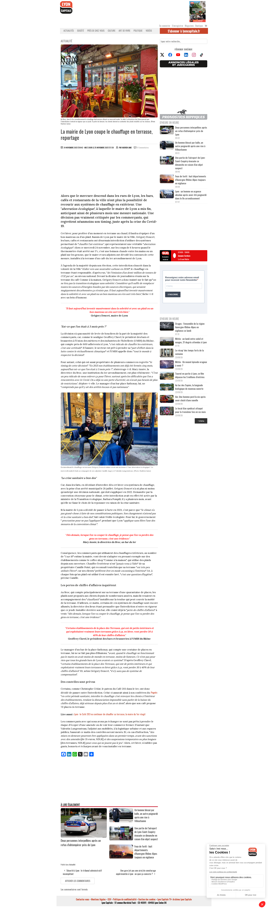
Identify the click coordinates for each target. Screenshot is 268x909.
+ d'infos (201, 420)
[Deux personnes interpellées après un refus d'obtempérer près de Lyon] (84, 836)
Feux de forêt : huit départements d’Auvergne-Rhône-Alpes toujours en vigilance (145, 852)
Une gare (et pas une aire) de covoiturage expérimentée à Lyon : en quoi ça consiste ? (136, 872)
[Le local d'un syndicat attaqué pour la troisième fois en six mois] (167, 411)
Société (80, 30)
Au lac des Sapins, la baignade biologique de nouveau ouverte (189, 386)
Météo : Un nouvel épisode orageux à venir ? (191, 363)
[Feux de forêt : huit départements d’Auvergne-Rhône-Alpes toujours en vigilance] (121, 857)
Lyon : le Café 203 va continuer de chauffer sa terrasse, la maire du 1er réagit (109, 714)
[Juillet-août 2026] (197, 11)
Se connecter (164, 25)
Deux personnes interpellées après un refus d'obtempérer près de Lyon (81, 842)
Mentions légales (98, 899)
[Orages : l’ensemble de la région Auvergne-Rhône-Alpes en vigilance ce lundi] (167, 326)
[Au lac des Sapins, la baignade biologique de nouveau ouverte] (167, 387)
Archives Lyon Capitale (182, 899)
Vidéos (149, 30)
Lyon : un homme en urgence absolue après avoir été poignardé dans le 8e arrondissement (191, 195)
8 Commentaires (143, 147)
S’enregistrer (177, 25)
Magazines (189, 25)
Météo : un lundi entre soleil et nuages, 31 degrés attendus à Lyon (191, 340)
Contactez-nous (82, 899)
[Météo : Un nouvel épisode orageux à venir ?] (167, 364)
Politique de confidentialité (124, 899)
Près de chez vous (95, 30)
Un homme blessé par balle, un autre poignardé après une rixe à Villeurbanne (146, 815)
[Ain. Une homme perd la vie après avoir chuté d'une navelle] (167, 399)
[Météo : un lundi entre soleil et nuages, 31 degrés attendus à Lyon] (167, 341)
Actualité (72, 864)
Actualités (69, 30)
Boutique (199, 25)
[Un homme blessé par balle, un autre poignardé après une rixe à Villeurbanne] (121, 821)
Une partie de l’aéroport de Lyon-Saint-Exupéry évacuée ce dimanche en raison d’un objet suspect (146, 833)
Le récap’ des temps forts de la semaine (189, 352)
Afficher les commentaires (77, 881)
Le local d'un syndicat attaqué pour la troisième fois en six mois (190, 410)
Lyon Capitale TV (164, 899)
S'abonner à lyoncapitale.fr (184, 30)
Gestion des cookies (146, 899)
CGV (109, 899)
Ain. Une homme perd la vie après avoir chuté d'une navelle (190, 398)
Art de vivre (124, 30)
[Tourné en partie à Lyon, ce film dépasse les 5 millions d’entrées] (167, 376)
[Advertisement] (109, 172)
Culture (111, 30)
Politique (138, 30)
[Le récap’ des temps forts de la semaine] (167, 353)
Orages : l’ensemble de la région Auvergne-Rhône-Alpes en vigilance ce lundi (189, 327)
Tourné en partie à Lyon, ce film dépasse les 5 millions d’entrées (189, 375)
